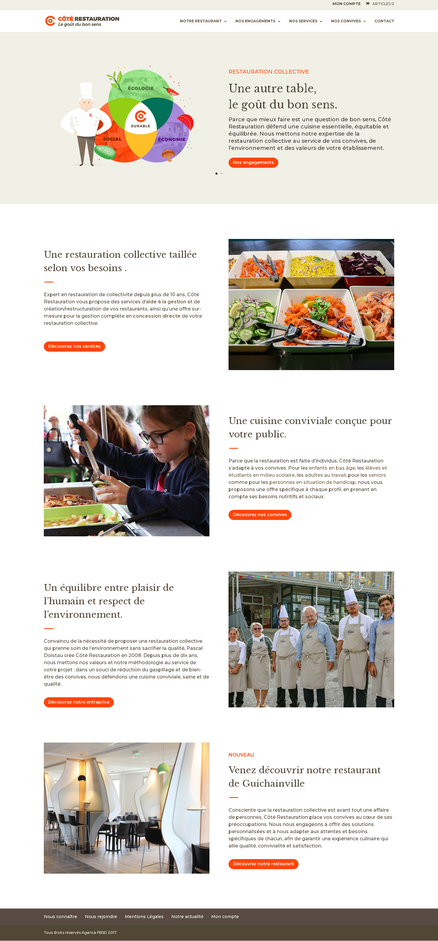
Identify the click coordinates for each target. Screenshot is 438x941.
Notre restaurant (201, 21)
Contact (384, 21)
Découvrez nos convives (260, 514)
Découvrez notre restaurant (263, 864)
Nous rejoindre (101, 916)
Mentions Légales (144, 916)
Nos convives (346, 21)
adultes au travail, (326, 475)
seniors (377, 475)
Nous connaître (60, 916)
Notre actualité (187, 916)
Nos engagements (255, 21)
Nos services (303, 21)
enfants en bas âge (332, 468)
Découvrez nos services (74, 346)
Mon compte (347, 4)
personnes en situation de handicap (312, 482)
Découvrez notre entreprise (78, 702)
